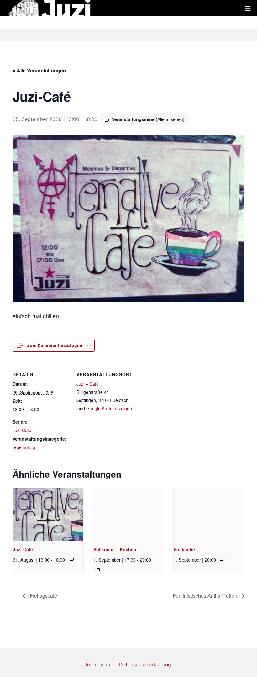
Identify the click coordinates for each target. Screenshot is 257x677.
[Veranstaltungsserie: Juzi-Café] (72, 559)
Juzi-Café (22, 430)
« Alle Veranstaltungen (39, 70)
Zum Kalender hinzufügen (54, 345)
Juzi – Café (87, 384)
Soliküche (184, 549)
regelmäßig (24, 447)
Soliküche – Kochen (114, 549)
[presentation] (48, 514)
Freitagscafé (43, 595)
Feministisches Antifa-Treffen (206, 595)
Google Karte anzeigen (109, 408)
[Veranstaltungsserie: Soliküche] (98, 569)
